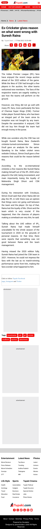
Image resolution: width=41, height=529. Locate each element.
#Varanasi (4, 10)
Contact (11, 519)
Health (3, 485)
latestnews (23, 339)
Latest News (24, 458)
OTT (2, 474)
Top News (21, 462)
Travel (3, 491)
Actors (35, 474)
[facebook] (11, 45)
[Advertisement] (20, 311)
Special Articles (28, 491)
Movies (35, 471)
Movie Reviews (6, 462)
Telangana (21, 471)
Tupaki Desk (8, 40)
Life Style (5, 481)
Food (2, 497)
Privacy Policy (28, 519)
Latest (35, 462)
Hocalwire (25, 522)
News (27, 7)
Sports (16, 481)
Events (35, 468)
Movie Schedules (6, 468)
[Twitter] (16, 45)
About (5, 519)
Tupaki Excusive (28, 488)
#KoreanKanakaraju (28, 10)
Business (16, 491)
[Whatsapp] (20, 45)
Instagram (9, 281)
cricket (31, 335)
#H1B (17, 10)
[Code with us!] (28, 510)
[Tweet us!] (18, 510)
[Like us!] (14, 510)
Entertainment (16, 7)
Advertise (18, 519)
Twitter (19, 281)
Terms (36, 519)
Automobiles (17, 485)
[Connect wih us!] (24, 510)
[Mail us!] (31, 510)
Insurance (16, 497)
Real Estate (16, 494)
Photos (36, 458)
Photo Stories (27, 497)
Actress (35, 465)
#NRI (11, 10)
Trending (21, 465)
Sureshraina (12, 335)
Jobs (24, 494)
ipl (25, 335)
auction (14, 339)
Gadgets (15, 488)
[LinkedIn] (25, 45)
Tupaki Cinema (30, 481)
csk (20, 335)
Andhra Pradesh (23, 468)
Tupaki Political (28, 485)
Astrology (4, 488)
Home (3, 7)
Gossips (3, 471)
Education (4, 494)
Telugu (4, 2)
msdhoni (5, 339)
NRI (19, 474)
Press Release (5, 465)
